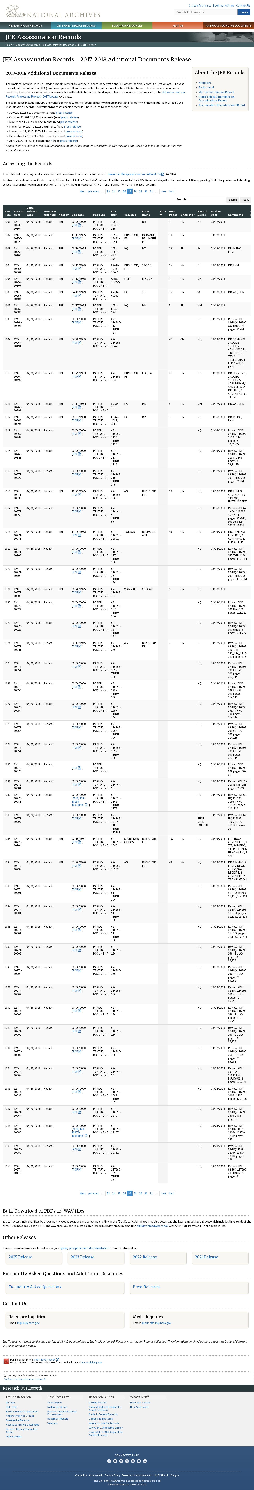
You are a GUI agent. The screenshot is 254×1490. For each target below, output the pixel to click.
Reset (245, 199)
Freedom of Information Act (137, 1475)
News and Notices (140, 1402)
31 (151, 191)
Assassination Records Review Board (222, 105)
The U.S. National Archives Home (53, 11)
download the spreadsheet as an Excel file (134, 174)
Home (9, 44)
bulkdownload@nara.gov (152, 1226)
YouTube (133, 1461)
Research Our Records (25, 25)
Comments (235, 215)
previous (93, 191)
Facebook (109, 1461)
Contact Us (243, 5)
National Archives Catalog (20, 1415)
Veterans (52, 1423)
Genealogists (54, 1402)
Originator (187, 215)
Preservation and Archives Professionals (62, 1413)
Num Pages (173, 213)
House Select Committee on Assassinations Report (216, 98)
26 (124, 191)
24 (113, 191)
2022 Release (145, 1257)
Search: (181, 199)
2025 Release (20, 1257)
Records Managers (57, 1418)
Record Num (18, 213)
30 (145, 191)
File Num (114, 213)
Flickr (145, 1461)
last (171, 191)
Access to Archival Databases (22, 1424)
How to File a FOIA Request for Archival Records (106, 1433)
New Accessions (139, 1407)
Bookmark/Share (223, 5)
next (163, 191)
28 (135, 191)
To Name (130, 215)
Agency (64, 215)
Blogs (139, 1461)
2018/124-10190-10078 (78, 801)
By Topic (10, 1402)
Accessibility (96, 1475)
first (83, 191)
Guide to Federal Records (103, 1414)
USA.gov (174, 1475)
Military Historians (57, 1407)
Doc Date (78, 215)
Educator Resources (127, 25)
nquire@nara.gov (28, 1323)
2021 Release (206, 1257)
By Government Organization (22, 1411)
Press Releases (146, 1287)
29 (140, 191)
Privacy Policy (112, 1475)
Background (206, 87)
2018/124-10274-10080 (78, 1132)
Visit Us (178, 25)
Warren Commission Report (216, 92)
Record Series (202, 213)
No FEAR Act (161, 1475)
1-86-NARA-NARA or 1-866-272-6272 (127, 1484)
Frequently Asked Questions (35, 1287)
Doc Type (99, 215)
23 (108, 191)
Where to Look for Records (104, 1423)
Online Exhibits (14, 1436)
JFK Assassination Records (58, 44)
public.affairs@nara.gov (156, 1323)
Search (244, 12)
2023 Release (82, 1257)
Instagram (121, 1461)
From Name (146, 213)
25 (119, 191)
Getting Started (97, 1402)
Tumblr (127, 1461)
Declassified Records (101, 1418)
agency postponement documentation (84, 1248)
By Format (11, 1407)
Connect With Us (127, 1455)
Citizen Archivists (200, 5)
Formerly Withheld (50, 213)
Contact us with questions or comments (25, 1379)
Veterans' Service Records (76, 25)
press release (64, 112)
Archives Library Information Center (21, 1430)
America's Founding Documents (228, 25)
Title (163, 211)
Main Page (205, 83)
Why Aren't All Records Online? (106, 1427)
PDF (75, 225)
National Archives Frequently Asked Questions (105, 1408)
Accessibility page (91, 1362)
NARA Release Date (31, 211)
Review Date (216, 213)
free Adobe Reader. (44, 1359)
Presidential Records (17, 1420)
